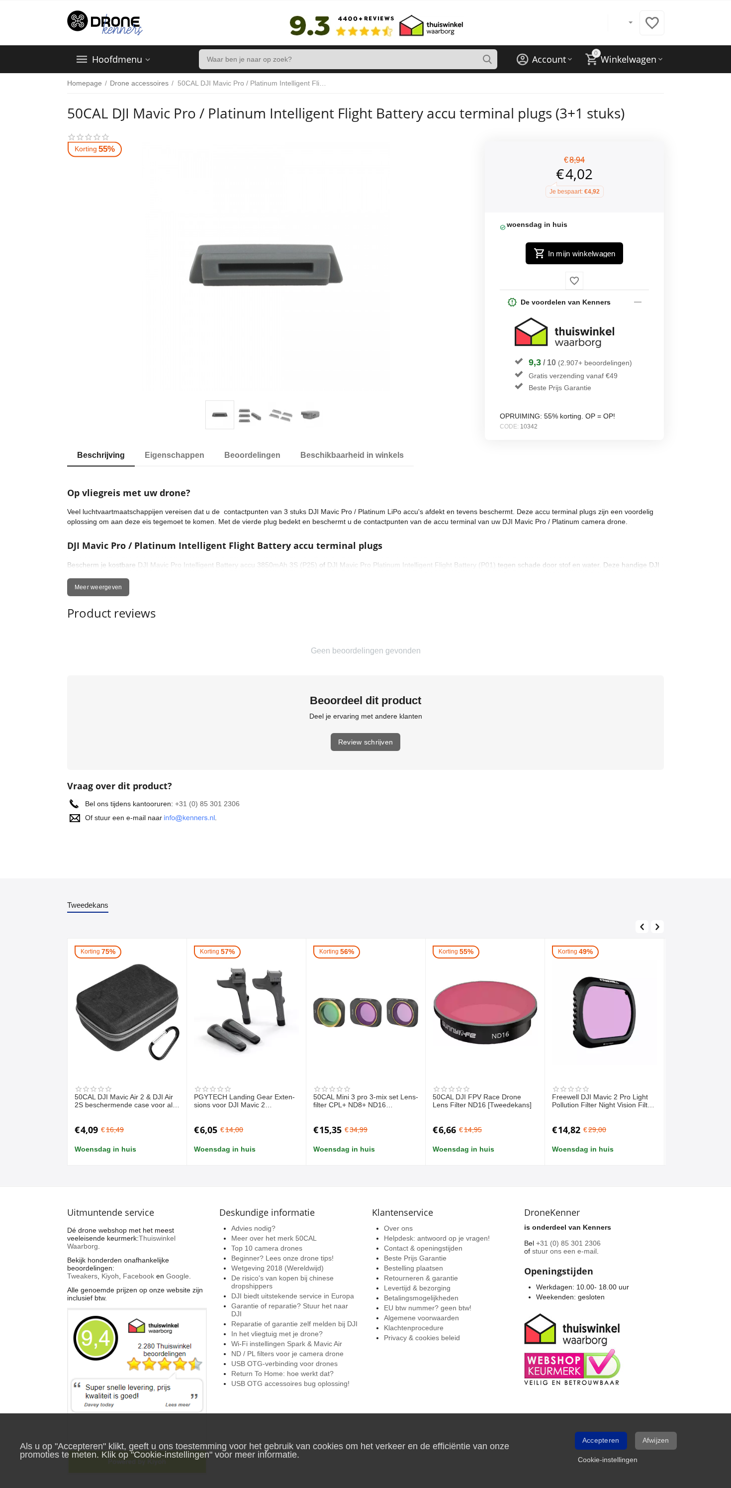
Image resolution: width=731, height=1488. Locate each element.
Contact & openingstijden (423, 1248)
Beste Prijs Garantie (560, 388)
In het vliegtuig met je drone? (277, 1334)
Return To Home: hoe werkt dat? (282, 1374)
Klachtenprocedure (414, 1328)
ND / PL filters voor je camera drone (287, 1354)
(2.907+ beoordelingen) (595, 363)
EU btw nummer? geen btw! (427, 1308)
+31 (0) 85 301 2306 (568, 1243)
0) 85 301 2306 (215, 804)
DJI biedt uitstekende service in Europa (292, 1296)
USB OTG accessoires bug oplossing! (290, 1383)
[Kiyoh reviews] (137, 1390)
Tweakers (82, 1276)
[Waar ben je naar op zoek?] (487, 59)
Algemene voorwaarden (421, 1318)
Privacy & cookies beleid (422, 1338)
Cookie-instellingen (608, 1460)
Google (177, 1276)
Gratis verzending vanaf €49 (573, 376)
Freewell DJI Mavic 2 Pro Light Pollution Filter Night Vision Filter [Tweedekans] (603, 1101)
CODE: (509, 426)
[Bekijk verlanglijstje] (652, 28)
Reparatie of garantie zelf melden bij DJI (294, 1324)
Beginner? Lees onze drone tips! (282, 1258)
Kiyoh (110, 1276)
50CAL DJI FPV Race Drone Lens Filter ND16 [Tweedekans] (482, 1101)
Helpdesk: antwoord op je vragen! (437, 1238)
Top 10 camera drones (266, 1248)
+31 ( (183, 804)
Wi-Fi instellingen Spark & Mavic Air (286, 1344)
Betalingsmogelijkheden (421, 1298)
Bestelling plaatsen (413, 1268)
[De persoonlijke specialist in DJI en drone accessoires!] (105, 22)
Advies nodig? (253, 1228)
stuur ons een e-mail (564, 1251)
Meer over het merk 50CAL (274, 1238)
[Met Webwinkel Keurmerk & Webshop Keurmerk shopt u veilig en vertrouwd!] (574, 1348)
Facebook (138, 1276)
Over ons (398, 1228)
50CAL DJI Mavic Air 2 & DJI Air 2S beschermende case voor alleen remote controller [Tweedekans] (125, 1101)
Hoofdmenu (117, 59)
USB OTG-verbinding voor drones (284, 1364)
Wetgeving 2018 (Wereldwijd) (277, 1268)
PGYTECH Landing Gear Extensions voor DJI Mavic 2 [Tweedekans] (244, 1101)
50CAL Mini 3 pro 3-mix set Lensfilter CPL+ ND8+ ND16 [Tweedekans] (365, 1101)
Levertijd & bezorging (417, 1288)
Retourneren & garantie (421, 1278)
